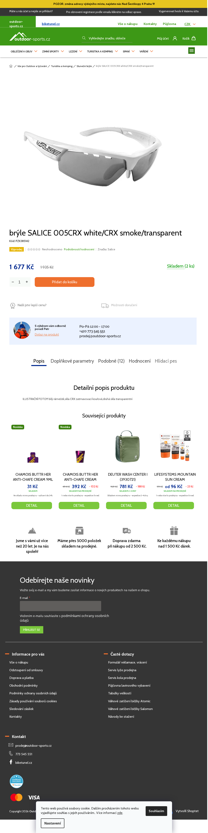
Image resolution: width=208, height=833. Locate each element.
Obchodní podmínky (23, 685)
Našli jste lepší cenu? (32, 305)
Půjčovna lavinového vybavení (129, 685)
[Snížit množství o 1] (13, 282)
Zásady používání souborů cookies (33, 701)
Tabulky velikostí (119, 693)
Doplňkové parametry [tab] (72, 361)
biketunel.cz (51, 24)
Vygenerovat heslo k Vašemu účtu (179, 11)
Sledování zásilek (21, 709)
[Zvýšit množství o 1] (27, 282)
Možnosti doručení (124, 305)
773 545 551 (23, 754)
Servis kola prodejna (122, 678)
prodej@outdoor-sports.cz (100, 336)
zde (119, 813)
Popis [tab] (38, 361)
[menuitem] (24, 50)
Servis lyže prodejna (122, 670)
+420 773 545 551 (92, 331)
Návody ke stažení (121, 716)
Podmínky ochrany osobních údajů (33, 693)
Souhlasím (156, 811)
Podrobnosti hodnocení (79, 249)
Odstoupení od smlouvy (26, 670)
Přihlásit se (31, 630)
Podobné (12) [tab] (111, 361)
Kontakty (150, 24)
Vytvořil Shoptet (187, 811)
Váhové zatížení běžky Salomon (130, 709)
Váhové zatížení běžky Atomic (129, 701)
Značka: (106, 249)
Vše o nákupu (128, 24)
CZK (187, 24)
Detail (31, 505)
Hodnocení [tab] (140, 361)
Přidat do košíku (64, 282)
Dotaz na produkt (47, 334)
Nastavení (52, 823)
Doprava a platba (21, 678)
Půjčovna (169, 24)
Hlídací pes (166, 361)
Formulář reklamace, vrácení (127, 662)
